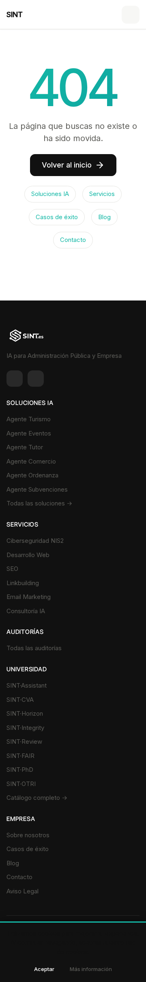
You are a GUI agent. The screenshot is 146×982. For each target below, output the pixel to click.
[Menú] (131, 15)
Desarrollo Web (27, 555)
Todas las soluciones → (39, 503)
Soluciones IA (50, 194)
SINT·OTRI (21, 784)
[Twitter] (36, 378)
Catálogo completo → (36, 797)
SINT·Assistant (26, 685)
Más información (91, 969)
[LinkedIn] (14, 378)
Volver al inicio (67, 165)
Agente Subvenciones (37, 489)
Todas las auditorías (34, 648)
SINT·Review (24, 741)
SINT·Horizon (24, 713)
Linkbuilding (22, 583)
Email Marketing (28, 597)
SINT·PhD (19, 769)
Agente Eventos (28, 433)
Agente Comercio (31, 461)
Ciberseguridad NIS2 (35, 540)
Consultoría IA (25, 611)
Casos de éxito (57, 217)
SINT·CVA (20, 699)
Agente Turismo (28, 419)
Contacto (73, 240)
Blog (104, 217)
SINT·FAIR (20, 756)
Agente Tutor (24, 447)
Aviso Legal (22, 891)
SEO (12, 569)
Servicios (102, 194)
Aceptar (44, 969)
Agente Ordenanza (32, 475)
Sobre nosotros (27, 835)
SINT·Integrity (25, 728)
